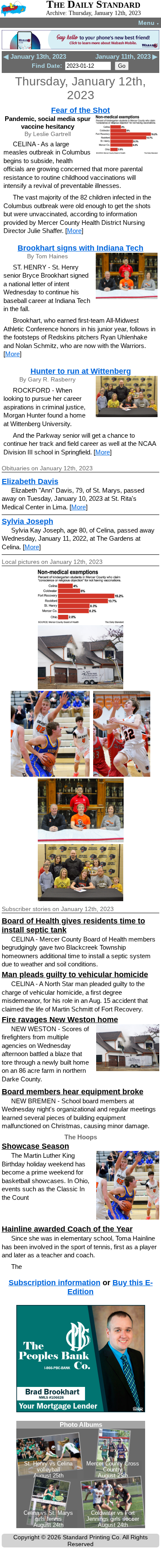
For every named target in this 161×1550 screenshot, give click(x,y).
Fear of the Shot (80, 110)
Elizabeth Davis (30, 481)
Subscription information (54, 1282)
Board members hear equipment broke (72, 1091)
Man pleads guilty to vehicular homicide (75, 974)
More (74, 230)
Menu (148, 22)
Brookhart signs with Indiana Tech (80, 248)
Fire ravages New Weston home (60, 1019)
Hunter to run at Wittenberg (80, 371)
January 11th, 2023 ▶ (126, 56)
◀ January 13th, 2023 (34, 56)
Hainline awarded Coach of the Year (67, 1229)
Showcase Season (35, 1146)
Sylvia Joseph (27, 521)
